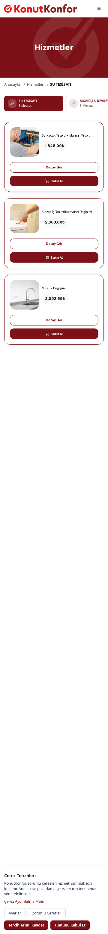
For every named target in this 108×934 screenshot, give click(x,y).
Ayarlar (15, 913)
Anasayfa (12, 84)
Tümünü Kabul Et (70, 925)
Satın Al (57, 181)
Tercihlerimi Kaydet (26, 925)
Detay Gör (54, 167)
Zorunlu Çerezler (46, 913)
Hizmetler (35, 84)
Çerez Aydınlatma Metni (24, 901)
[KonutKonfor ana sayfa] (40, 8)
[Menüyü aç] (99, 8)
